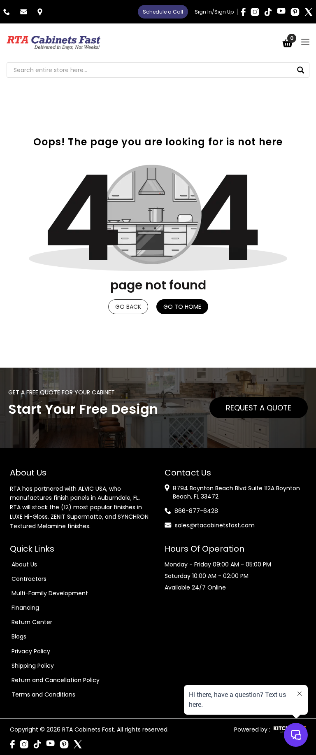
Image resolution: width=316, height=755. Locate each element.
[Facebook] (243, 12)
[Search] (300, 70)
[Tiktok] (268, 12)
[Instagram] (255, 12)
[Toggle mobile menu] (305, 42)
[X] (308, 12)
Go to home (182, 307)
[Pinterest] (295, 12)
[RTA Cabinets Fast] (53, 43)
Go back (128, 307)
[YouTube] (281, 12)
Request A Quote (258, 408)
